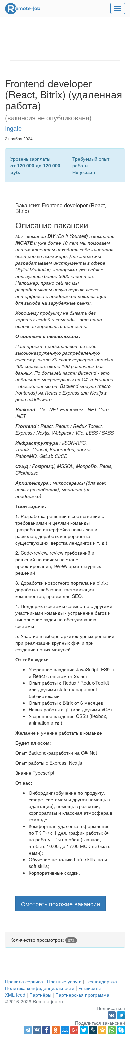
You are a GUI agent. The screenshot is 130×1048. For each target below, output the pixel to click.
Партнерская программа (82, 994)
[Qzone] (102, 1030)
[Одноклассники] (56, 1030)
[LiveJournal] (93, 1030)
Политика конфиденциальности (39, 988)
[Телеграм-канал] (121, 1014)
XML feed (15, 994)
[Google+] (74, 1030)
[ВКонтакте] (37, 1030)
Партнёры (40, 994)
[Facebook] (46, 1030)
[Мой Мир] (65, 1030)
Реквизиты (89, 988)
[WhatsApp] (112, 1030)
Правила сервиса (24, 981)
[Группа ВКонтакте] (112, 1014)
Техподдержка (101, 981)
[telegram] (28, 1030)
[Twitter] (84, 1030)
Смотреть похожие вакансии (60, 903)
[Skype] (121, 1030)
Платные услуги (64, 981)
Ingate (13, 128)
